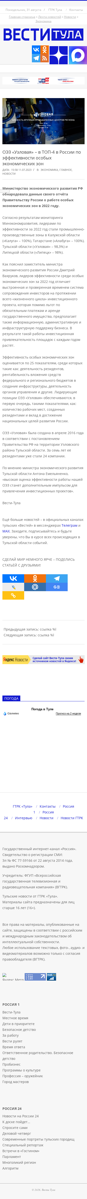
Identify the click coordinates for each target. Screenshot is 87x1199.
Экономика (43, 21)
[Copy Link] (13, 595)
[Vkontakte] (36, 49)
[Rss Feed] (44, 58)
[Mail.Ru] (35, 587)
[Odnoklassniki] (44, 49)
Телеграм (69, 525)
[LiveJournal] (13, 587)
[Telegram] (36, 58)
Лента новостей (49, 17)
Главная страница (22, 17)
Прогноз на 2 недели (68, 713)
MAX (6, 531)
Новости (70, 17)
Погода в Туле (42, 709)
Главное (65, 170)
